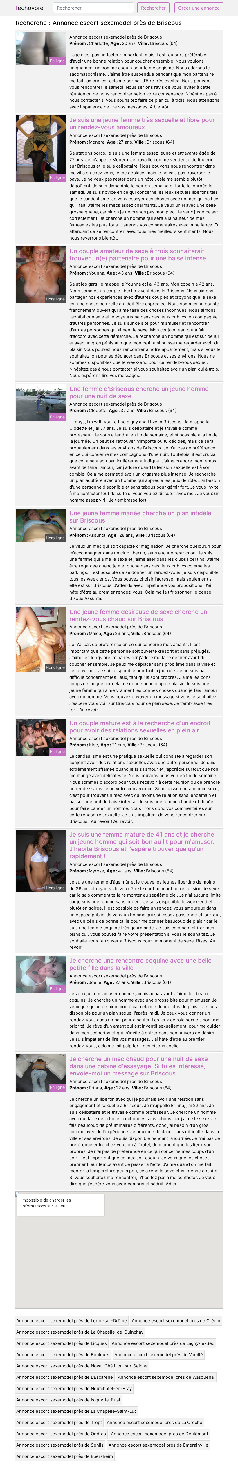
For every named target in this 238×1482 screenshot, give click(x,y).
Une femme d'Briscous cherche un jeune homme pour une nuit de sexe (139, 392)
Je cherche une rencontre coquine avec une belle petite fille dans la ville (140, 964)
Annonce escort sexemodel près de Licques (61, 1343)
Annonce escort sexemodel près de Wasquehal (166, 1377)
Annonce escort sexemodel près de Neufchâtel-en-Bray (74, 1388)
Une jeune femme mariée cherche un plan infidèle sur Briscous (140, 516)
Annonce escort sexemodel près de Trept (59, 1422)
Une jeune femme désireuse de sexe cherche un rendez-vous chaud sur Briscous (138, 615)
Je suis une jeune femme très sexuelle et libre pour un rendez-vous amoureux (142, 123)
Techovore (29, 7)
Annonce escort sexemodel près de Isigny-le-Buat (68, 1400)
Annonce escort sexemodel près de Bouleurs (62, 1354)
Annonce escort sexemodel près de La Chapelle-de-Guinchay (79, 1332)
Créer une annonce (199, 8)
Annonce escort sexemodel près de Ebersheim (64, 1456)
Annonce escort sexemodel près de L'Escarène (64, 1377)
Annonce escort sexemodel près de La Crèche (154, 1422)
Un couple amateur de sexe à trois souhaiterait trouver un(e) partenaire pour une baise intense (137, 254)
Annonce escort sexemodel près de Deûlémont (159, 1433)
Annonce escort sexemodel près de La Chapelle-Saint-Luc (76, 1411)
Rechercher (153, 8)
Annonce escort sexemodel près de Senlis (60, 1445)
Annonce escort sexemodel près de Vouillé (158, 1354)
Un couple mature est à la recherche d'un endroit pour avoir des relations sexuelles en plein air (140, 726)
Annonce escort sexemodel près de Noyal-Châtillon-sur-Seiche (81, 1366)
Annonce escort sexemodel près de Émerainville (158, 1445)
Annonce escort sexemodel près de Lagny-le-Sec (163, 1343)
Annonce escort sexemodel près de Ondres (61, 1433)
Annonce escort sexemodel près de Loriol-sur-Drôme (71, 1320)
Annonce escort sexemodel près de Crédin (176, 1320)
